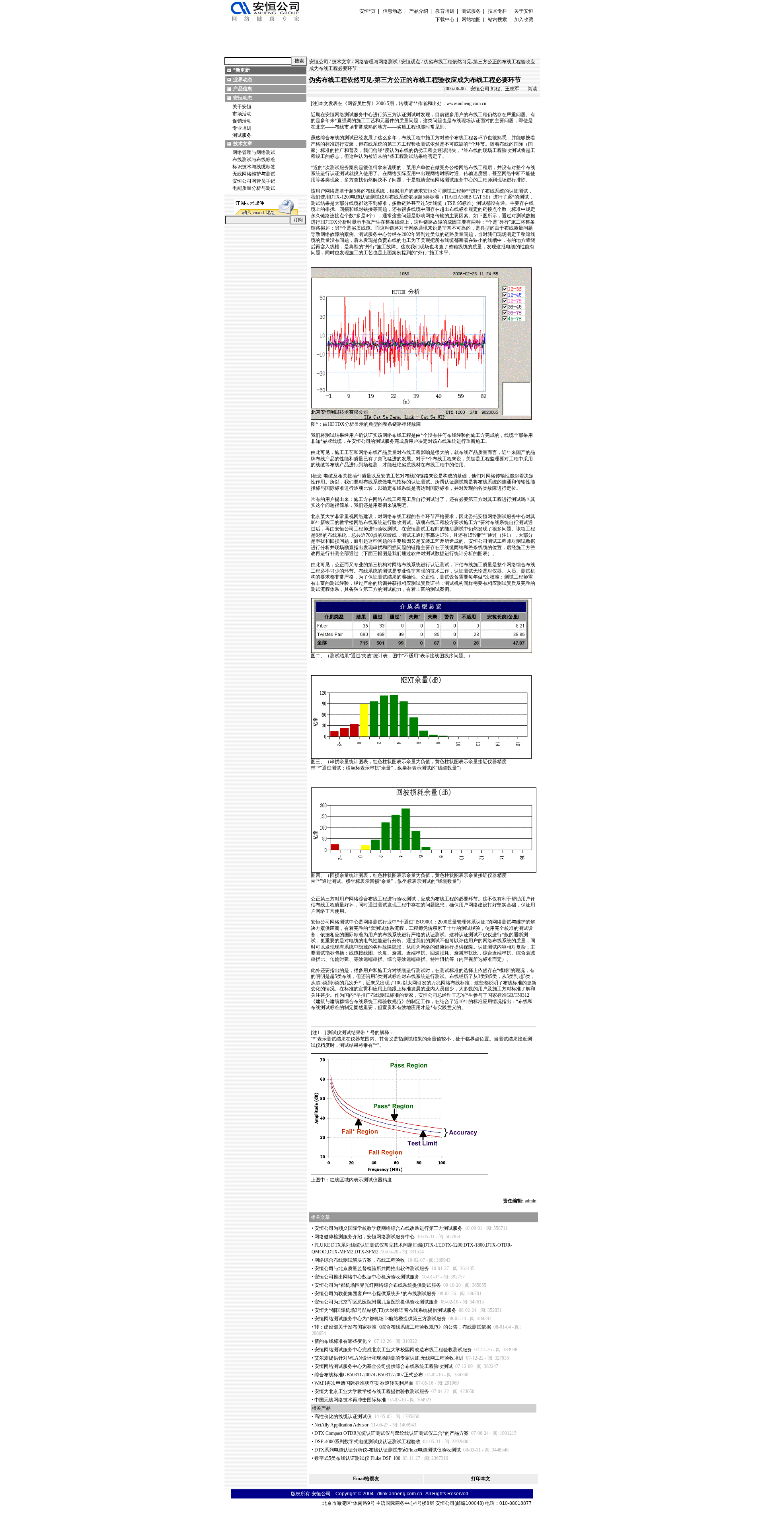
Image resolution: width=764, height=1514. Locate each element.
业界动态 (242, 79)
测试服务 (241, 135)
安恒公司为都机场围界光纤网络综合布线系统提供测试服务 (377, 1285)
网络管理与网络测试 (253, 152)
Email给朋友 (366, 1478)
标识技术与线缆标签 (253, 167)
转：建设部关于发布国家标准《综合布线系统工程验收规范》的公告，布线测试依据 (402, 1327)
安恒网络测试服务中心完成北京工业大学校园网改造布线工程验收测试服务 (393, 1349)
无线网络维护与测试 (253, 174)
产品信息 (242, 89)
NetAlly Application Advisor (341, 1425)
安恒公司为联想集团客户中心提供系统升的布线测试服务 (375, 1293)
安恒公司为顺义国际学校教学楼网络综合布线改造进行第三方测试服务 (388, 1228)
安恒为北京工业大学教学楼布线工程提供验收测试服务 (371, 1391)
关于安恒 (241, 106)
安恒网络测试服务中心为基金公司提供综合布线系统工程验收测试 (383, 1366)
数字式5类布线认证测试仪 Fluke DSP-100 (357, 1458)
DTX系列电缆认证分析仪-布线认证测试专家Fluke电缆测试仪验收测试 (387, 1450)
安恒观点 (410, 61)
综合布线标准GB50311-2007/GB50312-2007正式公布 (368, 1375)
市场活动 (241, 114)
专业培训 (241, 128)
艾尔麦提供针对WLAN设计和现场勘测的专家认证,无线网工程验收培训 (389, 1358)
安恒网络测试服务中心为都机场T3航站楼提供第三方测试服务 (380, 1318)
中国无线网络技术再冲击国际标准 (350, 1400)
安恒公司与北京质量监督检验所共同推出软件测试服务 (371, 1268)
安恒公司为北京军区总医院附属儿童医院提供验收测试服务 (376, 1302)
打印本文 (480, 1478)
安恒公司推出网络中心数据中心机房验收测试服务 (366, 1277)
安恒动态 (242, 98)
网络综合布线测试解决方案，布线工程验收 (359, 1260)
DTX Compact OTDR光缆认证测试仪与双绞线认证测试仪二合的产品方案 (391, 1433)
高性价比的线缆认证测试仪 (343, 1416)
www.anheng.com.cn (466, 103)
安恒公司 (318, 61)
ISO (419, 922)
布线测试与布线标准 (253, 159)
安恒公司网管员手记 (253, 181)
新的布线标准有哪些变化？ (343, 1341)
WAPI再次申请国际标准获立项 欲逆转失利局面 (363, 1383)
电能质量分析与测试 (253, 188)
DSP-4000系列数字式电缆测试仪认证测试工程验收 (367, 1441)
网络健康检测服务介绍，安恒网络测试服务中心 (364, 1236)
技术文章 (242, 143)
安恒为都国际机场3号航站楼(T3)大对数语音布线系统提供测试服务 (385, 1310)
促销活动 (241, 121)
